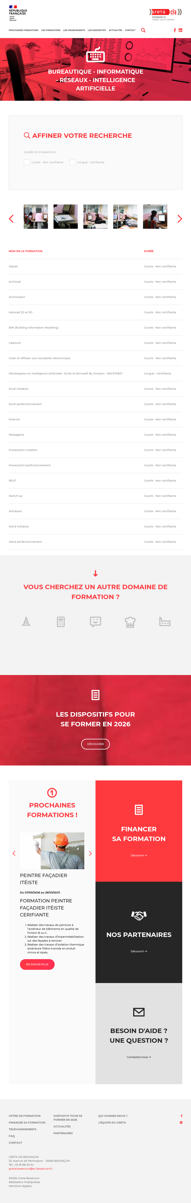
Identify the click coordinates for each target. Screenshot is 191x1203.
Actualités (115, 30)
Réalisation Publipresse (24, 1182)
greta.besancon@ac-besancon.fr (30, 1168)
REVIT (12, 480)
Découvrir (95, 744)
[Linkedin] (180, 30)
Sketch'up (15, 496)
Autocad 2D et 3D (20, 312)
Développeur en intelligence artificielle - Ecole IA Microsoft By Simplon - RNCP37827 (65, 373)
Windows (15, 511)
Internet (14, 419)
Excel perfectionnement (25, 404)
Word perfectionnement (25, 541)
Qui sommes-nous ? (113, 1116)
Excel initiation (19, 388)
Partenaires (63, 1133)
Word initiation (19, 526)
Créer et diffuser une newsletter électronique (39, 358)
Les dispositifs (97, 30)
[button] (11, 219)
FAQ (12, 1136)
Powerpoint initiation (23, 450)
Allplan (13, 266)
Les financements (74, 30)
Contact (130, 30)
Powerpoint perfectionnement (30, 465)
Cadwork (15, 343)
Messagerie (16, 434)
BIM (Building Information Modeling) (34, 327)
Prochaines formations (23, 30)
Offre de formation (24, 1116)
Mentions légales (20, 1186)
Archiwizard (17, 297)
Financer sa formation (27, 1122)
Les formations (50, 30)
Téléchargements (22, 1129)
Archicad (15, 281)
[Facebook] (175, 30)
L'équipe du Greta (112, 1122)
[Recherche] (143, 30)
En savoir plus (37, 966)
